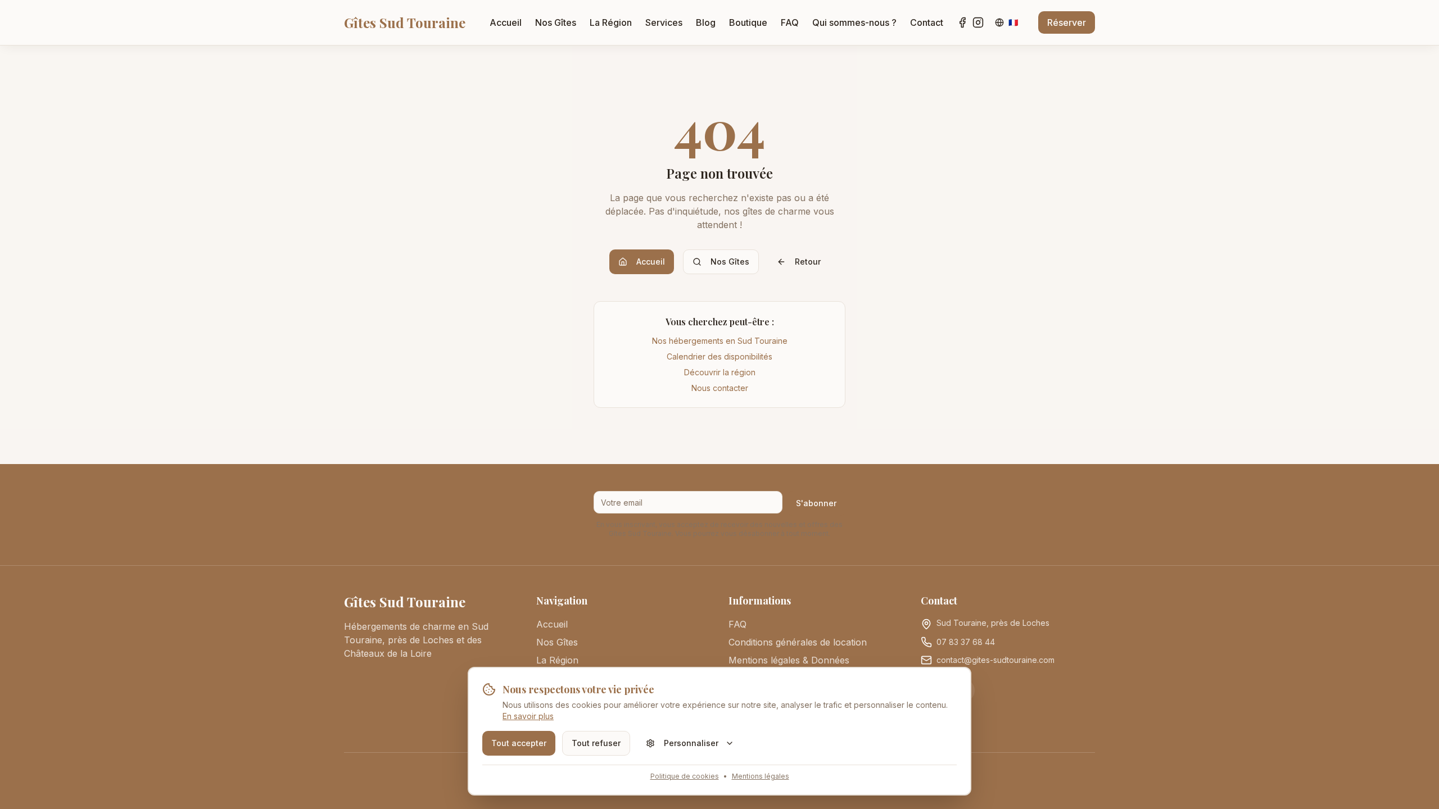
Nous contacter (719, 388)
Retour (808, 261)
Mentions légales (760, 776)
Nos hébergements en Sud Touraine (720, 341)
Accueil (506, 22)
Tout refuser (596, 743)
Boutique (748, 22)
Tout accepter (518, 743)
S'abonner (816, 503)
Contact (926, 22)
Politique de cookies (684, 776)
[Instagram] (978, 22)
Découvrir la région (719, 372)
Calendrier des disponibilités (719, 356)
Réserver (1066, 22)
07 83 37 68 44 (965, 642)
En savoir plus (528, 716)
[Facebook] (962, 22)
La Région (611, 22)
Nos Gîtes (555, 22)
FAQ (790, 22)
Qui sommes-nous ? (854, 22)
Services (663, 22)
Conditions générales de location (797, 642)
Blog (706, 22)
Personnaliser (691, 743)
